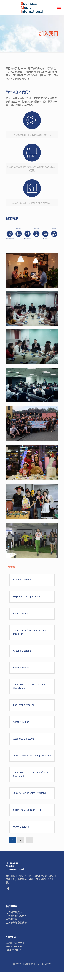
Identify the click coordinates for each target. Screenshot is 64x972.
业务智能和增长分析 (16, 922)
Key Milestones (14, 946)
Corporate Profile (15, 942)
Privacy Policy (13, 949)
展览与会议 (11, 919)
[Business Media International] (32, 7)
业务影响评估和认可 (16, 915)
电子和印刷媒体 (14, 912)
